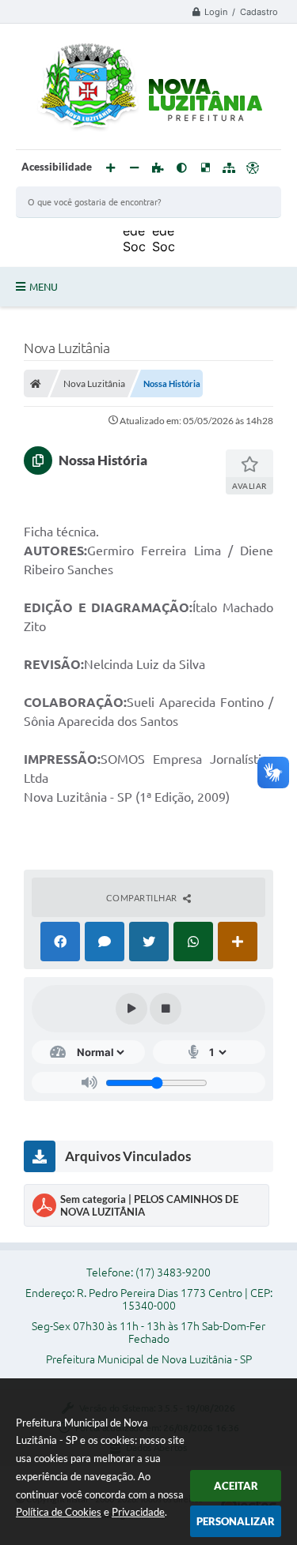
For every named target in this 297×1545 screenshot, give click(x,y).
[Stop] (165, 1008)
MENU (43, 286)
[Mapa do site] (229, 168)
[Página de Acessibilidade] (252, 168)
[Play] (131, 1008)
